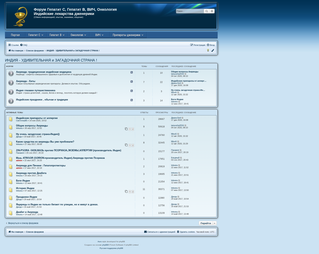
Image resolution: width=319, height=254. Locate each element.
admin (19, 160)
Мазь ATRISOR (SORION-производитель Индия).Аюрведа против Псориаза (60, 158)
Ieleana (174, 101)
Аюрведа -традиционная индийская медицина (43, 72)
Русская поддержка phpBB (111, 248)
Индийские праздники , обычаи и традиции (42, 99)
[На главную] (20, 16)
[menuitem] (23, 45)
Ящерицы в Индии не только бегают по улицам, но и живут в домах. (57, 204)
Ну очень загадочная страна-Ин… (188, 90)
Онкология (77, 35)
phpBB (105, 245)
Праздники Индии (26, 196)
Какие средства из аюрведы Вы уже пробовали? (45, 141)
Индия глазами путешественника (35, 90)
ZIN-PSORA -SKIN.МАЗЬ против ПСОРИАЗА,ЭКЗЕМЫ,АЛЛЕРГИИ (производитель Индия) (68, 150)
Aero (100, 242)
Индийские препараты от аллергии (37, 118)
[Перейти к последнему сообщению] (182, 118)
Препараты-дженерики (126, 35)
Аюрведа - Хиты (25, 81)
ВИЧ (97, 35)
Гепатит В (55, 35)
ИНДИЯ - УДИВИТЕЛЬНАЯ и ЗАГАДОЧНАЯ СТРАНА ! (51, 60)
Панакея (20, 153)
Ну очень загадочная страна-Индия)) (37, 134)
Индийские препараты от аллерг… (188, 81)
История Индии (25, 188)
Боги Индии (177, 99)
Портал (15, 35)
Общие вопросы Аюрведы (184, 72)
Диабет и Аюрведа (27, 212)
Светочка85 (21, 120)
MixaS (174, 92)
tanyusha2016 (177, 74)
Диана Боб (176, 83)
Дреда (19, 136)
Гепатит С (34, 35)
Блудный (175, 158)
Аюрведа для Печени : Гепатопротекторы (41, 165)
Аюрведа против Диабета (31, 173)
